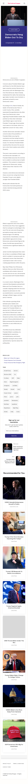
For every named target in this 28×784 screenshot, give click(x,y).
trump (17, 411)
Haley (18, 378)
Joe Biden (15, 385)
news (18, 389)
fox (15, 374)
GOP (13, 378)
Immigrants (6, 385)
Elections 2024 (7, 374)
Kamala (5, 389)
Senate (5, 411)
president (6, 400)
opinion (16, 393)
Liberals (12, 389)
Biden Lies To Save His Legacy (12, 358)
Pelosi (5, 396)
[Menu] (4, 3)
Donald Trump (7, 370)
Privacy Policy (7, 763)
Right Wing (15, 408)
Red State (6, 404)
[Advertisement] (14, 63)
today (12, 411)
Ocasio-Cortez (7, 393)
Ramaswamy (15, 400)
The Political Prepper (14, 3)
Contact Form (7, 767)
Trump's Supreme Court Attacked (12, 360)
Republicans (7, 408)
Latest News (14, 29)
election (16, 370)
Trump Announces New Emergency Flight (14, 362)
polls (17, 396)
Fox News (6, 378)
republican (14, 404)
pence (11, 396)
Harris (5, 382)
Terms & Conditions (18, 763)
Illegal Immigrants (14, 382)
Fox (11, 105)
